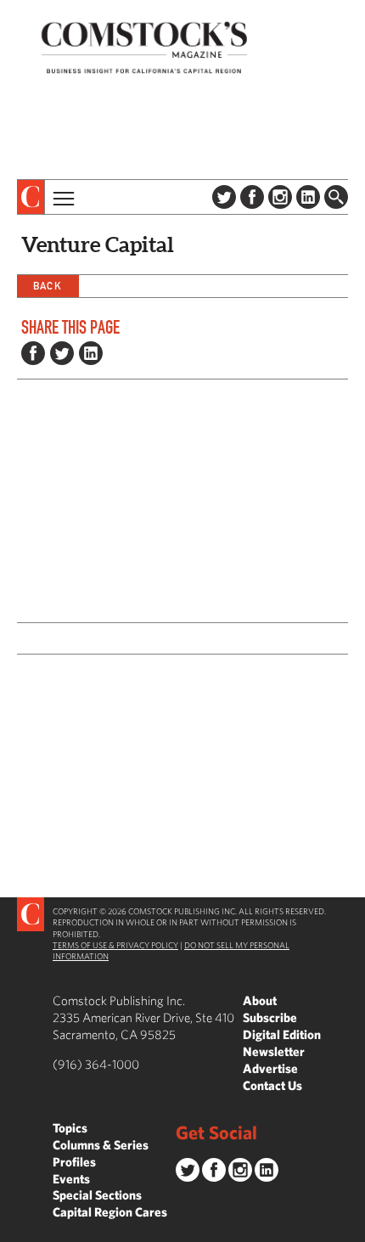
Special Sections (97, 1195)
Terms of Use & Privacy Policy (115, 945)
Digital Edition (282, 1034)
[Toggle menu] (62, 197)
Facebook (252, 197)
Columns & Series (101, 1145)
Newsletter (274, 1051)
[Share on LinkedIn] (91, 353)
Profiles (74, 1162)
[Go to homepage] (144, 47)
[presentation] (31, 197)
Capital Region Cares (110, 1212)
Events (71, 1179)
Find (336, 197)
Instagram (280, 197)
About (260, 1000)
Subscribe (270, 1017)
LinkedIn (308, 197)
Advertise (270, 1068)
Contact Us (272, 1085)
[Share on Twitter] (62, 353)
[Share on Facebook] (33, 353)
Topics (70, 1128)
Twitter (224, 197)
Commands (12, 1229)
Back (47, 285)
